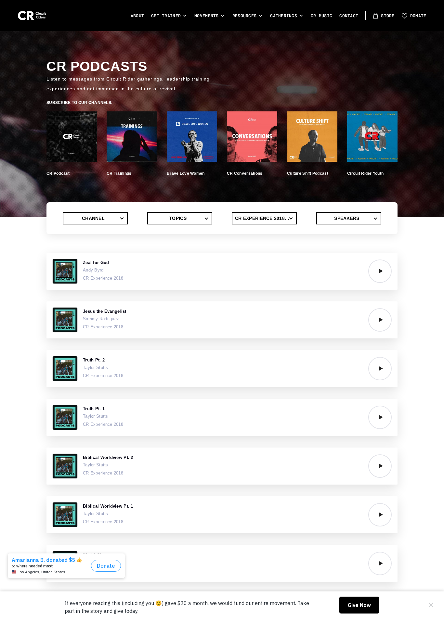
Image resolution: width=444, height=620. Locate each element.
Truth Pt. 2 (94, 360)
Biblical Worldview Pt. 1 (108, 506)
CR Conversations (244, 173)
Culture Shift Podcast (307, 173)
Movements (206, 16)
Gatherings (283, 16)
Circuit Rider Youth (365, 173)
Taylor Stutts (95, 367)
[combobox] (95, 218)
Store (387, 16)
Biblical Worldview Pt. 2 (108, 457)
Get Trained (166, 16)
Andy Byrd (93, 270)
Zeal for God (96, 262)
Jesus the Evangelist (104, 311)
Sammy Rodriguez (101, 318)
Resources (244, 16)
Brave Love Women (185, 173)
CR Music (321, 16)
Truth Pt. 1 (94, 408)
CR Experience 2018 (103, 278)
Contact (348, 16)
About (137, 16)
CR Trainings (119, 173)
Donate (418, 16)
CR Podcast (58, 173)
